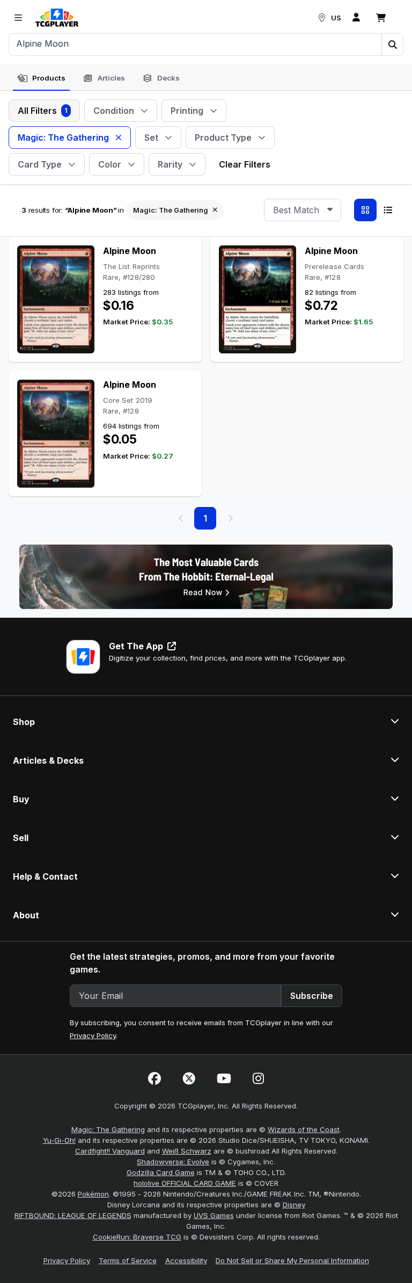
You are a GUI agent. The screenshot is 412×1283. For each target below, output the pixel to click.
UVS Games (214, 1215)
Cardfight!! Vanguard (110, 1151)
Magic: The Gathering (108, 1129)
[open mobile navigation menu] (18, 17)
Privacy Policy (93, 1035)
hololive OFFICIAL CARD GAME (185, 1183)
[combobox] (302, 210)
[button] (392, 44)
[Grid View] (365, 210)
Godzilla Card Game (161, 1172)
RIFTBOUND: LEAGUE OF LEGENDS (72, 1215)
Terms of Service (128, 1260)
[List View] (388, 210)
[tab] (41, 78)
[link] (56, 18)
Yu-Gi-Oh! (59, 1140)
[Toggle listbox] (330, 210)
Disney (294, 1204)
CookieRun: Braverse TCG (137, 1237)
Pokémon (93, 1194)
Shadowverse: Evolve (173, 1161)
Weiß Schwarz (186, 1151)
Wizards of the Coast (304, 1129)
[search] (195, 43)
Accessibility (186, 1260)
